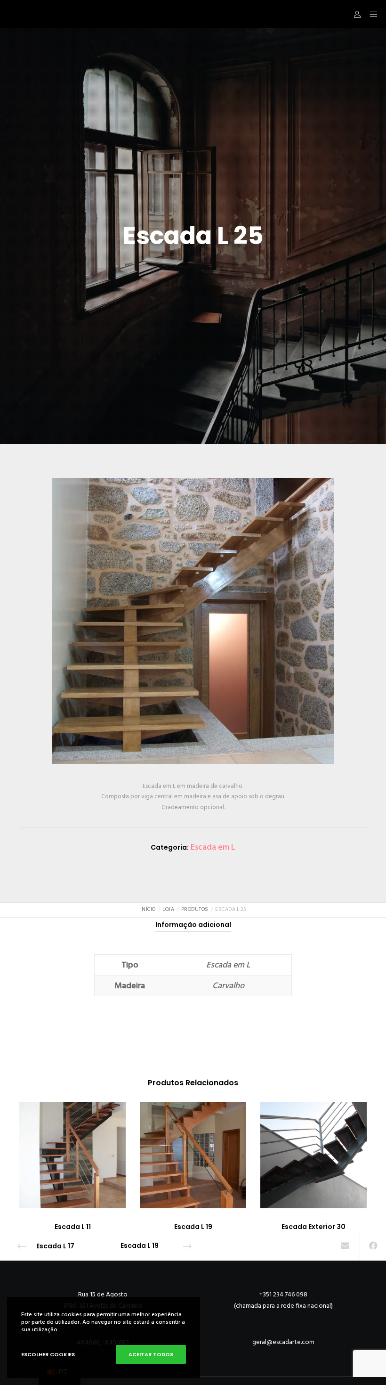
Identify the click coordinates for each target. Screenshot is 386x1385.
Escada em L (213, 847)
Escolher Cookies (48, 1354)
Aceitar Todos (151, 1354)
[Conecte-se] (353, 14)
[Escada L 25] (345, 1246)
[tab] (193, 925)
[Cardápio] (370, 14)
